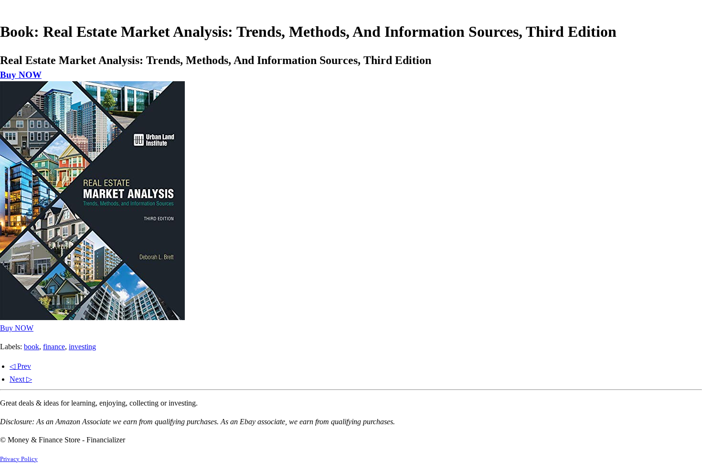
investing (82, 347)
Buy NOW (21, 75)
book (31, 347)
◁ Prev (20, 366)
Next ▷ (21, 379)
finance (54, 347)
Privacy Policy (19, 459)
